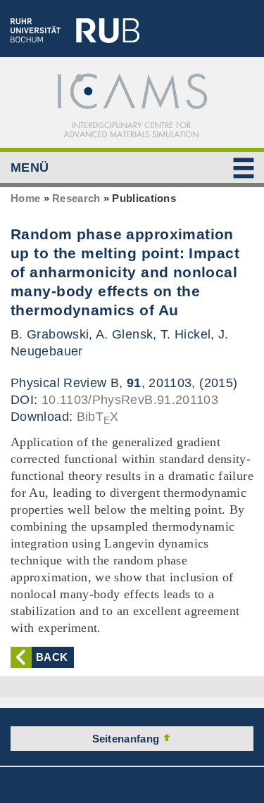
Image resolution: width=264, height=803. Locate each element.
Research (76, 198)
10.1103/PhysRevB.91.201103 (130, 400)
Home (25, 198)
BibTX (98, 417)
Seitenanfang (127, 739)
